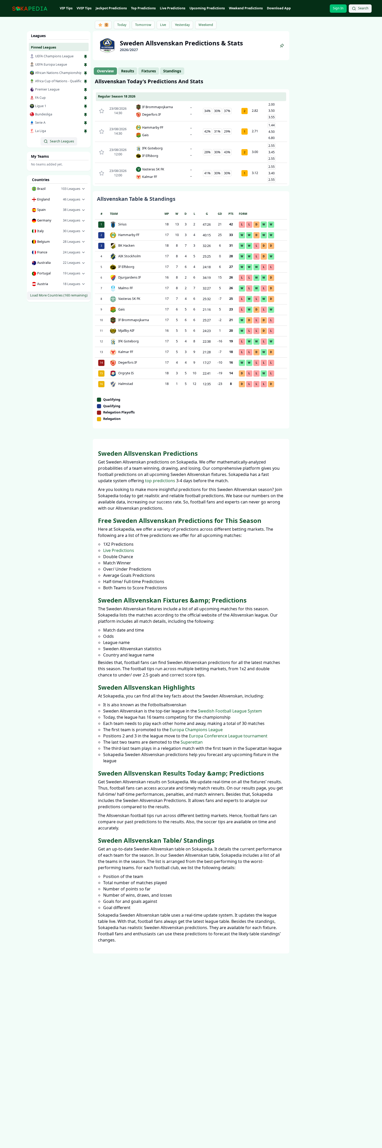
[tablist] (139, 71)
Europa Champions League (196, 729)
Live (163, 25)
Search (363, 8)
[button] (58, 189)
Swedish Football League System (230, 711)
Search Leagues (62, 141)
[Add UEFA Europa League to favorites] (85, 65)
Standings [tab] (172, 70)
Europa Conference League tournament (228, 736)
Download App (279, 8)
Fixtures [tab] (148, 70)
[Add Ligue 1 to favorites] (85, 106)
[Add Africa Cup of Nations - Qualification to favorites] (85, 82)
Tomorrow (143, 25)
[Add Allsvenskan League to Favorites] (282, 46)
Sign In (338, 8)
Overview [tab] (105, 70)
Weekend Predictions (246, 8)
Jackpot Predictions (111, 8)
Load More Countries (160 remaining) (59, 295)
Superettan (192, 742)
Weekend (206, 25)
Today (121, 25)
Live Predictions (172, 8)
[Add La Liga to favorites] (85, 131)
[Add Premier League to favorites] (85, 90)
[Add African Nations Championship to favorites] (85, 73)
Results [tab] (127, 70)
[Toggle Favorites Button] (101, 111)
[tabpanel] (191, 253)
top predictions (160, 480)
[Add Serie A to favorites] (85, 123)
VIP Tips (66, 8)
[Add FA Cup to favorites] (85, 98)
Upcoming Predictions (207, 8)
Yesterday (182, 25)
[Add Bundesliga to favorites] (85, 115)
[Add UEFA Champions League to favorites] (85, 57)
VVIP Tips (84, 8)
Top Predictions (143, 8)
